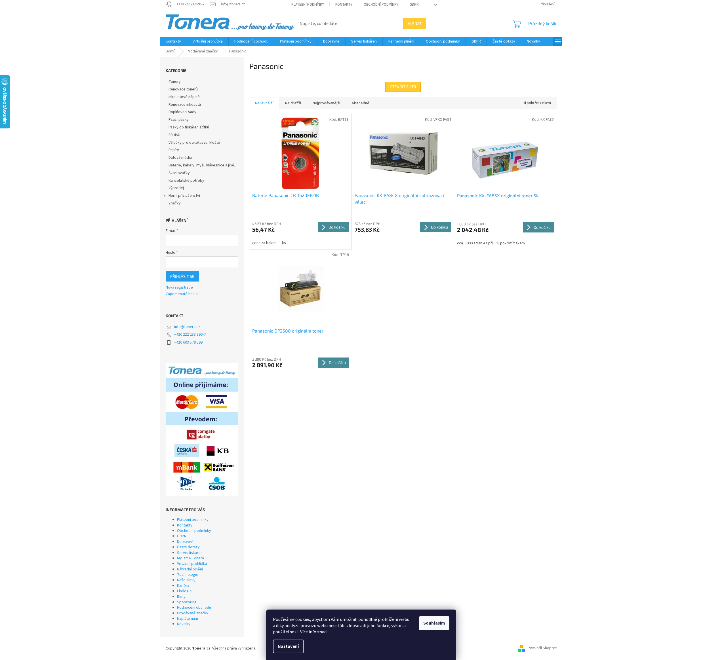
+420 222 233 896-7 (190, 334)
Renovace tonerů (183, 89)
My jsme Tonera (190, 558)
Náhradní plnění (190, 569)
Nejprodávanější (326, 103)
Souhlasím (434, 623)
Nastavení (288, 646)
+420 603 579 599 (188, 342)
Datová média (180, 157)
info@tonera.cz (187, 327)
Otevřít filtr (403, 86)
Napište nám (187, 618)
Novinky (183, 624)
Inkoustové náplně (184, 97)
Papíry (174, 150)
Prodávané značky (192, 613)
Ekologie (184, 591)
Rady (181, 597)
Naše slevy (186, 580)
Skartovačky (179, 173)
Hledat (415, 23)
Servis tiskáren (190, 553)
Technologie (187, 575)
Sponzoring (187, 602)
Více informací (313, 632)
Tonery (175, 81)
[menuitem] (173, 41)
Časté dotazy (188, 547)
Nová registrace (179, 287)
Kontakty (343, 4)
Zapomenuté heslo (182, 294)
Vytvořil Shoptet (543, 648)
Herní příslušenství (184, 195)
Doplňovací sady (182, 112)
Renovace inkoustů (185, 104)
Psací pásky (179, 119)
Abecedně (360, 103)
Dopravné (185, 542)
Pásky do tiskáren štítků (189, 127)
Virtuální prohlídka (192, 563)
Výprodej (176, 188)
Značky (175, 203)
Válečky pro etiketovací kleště (194, 142)
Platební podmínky (307, 4)
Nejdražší (293, 103)
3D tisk (174, 135)
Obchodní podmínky (381, 4)
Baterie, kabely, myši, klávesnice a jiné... (203, 165)
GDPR (414, 4)
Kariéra (183, 586)
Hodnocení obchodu (194, 607)
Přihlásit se (182, 276)
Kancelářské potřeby (186, 180)
